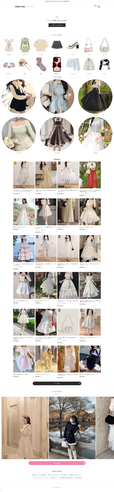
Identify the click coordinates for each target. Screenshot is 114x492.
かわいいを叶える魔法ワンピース (20, 300)
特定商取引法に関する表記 (66, 477)
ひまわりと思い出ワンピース (63, 227)
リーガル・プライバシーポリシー (41, 477)
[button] (29, 6)
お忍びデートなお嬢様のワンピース (87, 374)
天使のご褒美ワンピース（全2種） (21, 374)
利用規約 (71, 475)
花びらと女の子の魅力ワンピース (87, 227)
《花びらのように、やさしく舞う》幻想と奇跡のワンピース (67, 301)
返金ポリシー (54, 477)
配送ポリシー (78, 475)
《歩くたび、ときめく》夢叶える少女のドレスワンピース (90, 264)
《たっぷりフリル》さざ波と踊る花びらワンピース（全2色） (23, 264)
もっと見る (57, 383)
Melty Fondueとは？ (53, 475)
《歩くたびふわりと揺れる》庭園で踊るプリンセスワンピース (67, 191)
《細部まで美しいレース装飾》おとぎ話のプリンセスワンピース (67, 375)
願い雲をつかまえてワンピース (42, 300)
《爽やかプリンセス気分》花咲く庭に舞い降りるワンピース (45, 191)
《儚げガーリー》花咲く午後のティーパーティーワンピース (90, 338)
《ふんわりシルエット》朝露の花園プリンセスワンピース (45, 228)
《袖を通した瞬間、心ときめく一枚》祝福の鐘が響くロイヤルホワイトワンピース (90, 301)
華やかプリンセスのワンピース (42, 374)
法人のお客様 (78, 477)
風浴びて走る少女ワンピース (19, 227)
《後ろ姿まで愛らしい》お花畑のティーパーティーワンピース (45, 264)
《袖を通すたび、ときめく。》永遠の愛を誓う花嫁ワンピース (67, 264)
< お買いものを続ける (57, 25)
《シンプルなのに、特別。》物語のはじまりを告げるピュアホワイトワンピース (45, 338)
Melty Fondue (58, 487)
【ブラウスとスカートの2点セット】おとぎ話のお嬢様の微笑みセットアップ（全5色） (90, 191)
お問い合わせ (64, 475)
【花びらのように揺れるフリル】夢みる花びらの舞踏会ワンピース (23, 338)
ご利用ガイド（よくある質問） (39, 475)
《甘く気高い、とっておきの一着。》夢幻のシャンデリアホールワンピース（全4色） (23, 191)
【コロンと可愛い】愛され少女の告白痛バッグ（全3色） (67, 338)
